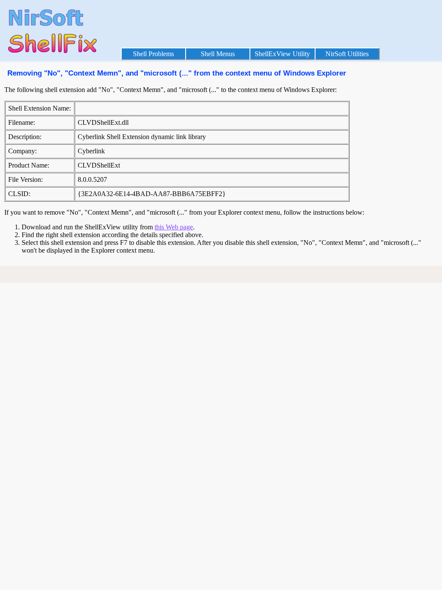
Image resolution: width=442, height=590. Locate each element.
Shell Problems (153, 53)
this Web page (174, 227)
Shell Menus (218, 53)
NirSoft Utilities (347, 53)
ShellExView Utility (282, 53)
